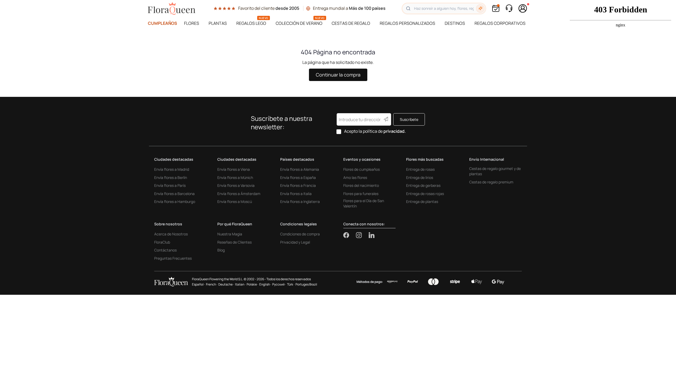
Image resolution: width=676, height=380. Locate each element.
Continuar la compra (338, 75)
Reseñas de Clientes (234, 242)
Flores (191, 23)
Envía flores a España (298, 177)
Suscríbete (409, 119)
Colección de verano (299, 23)
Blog (221, 250)
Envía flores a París (170, 185)
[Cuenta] (523, 8)
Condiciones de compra (300, 233)
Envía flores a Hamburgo (174, 201)
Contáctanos (165, 250)
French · (211, 284)
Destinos (455, 23)
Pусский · (279, 284)
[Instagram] (362, 235)
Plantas (218, 23)
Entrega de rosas (420, 169)
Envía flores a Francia (298, 185)
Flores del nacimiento (361, 185)
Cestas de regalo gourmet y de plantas (495, 171)
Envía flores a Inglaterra (300, 201)
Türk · (290, 284)
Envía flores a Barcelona (174, 193)
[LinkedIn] (371, 235)
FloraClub (162, 242)
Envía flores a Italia (296, 193)
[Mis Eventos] (495, 8)
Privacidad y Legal (295, 242)
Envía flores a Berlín (170, 177)
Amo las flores (355, 177)
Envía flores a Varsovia (236, 185)
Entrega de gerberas (423, 185)
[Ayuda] (509, 8)
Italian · (240, 284)
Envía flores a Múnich (235, 177)
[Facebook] (349, 235)
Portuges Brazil (306, 284)
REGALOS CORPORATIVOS (500, 23)
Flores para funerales (360, 193)
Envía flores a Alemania (299, 169)
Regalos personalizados (407, 23)
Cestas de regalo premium (491, 181)
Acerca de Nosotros (171, 233)
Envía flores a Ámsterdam (238, 193)
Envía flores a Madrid (171, 169)
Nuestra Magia (229, 233)
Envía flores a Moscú (234, 201)
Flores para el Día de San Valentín (363, 203)
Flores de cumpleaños (361, 169)
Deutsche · (226, 284)
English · (265, 284)
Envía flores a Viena (233, 169)
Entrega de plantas (422, 201)
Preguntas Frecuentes (173, 258)
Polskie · (252, 284)
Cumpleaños (162, 23)
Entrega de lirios (419, 177)
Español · (198, 284)
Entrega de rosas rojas (425, 193)
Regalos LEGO (251, 23)
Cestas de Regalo (351, 23)
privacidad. (394, 131)
